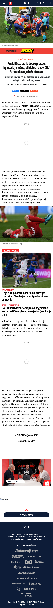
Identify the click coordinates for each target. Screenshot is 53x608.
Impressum (16, 534)
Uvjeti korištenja (31, 534)
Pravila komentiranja (16, 537)
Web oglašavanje (17, 539)
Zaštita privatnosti (35, 537)
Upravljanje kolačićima (26, 545)
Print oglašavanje (35, 539)
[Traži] (50, 3)
